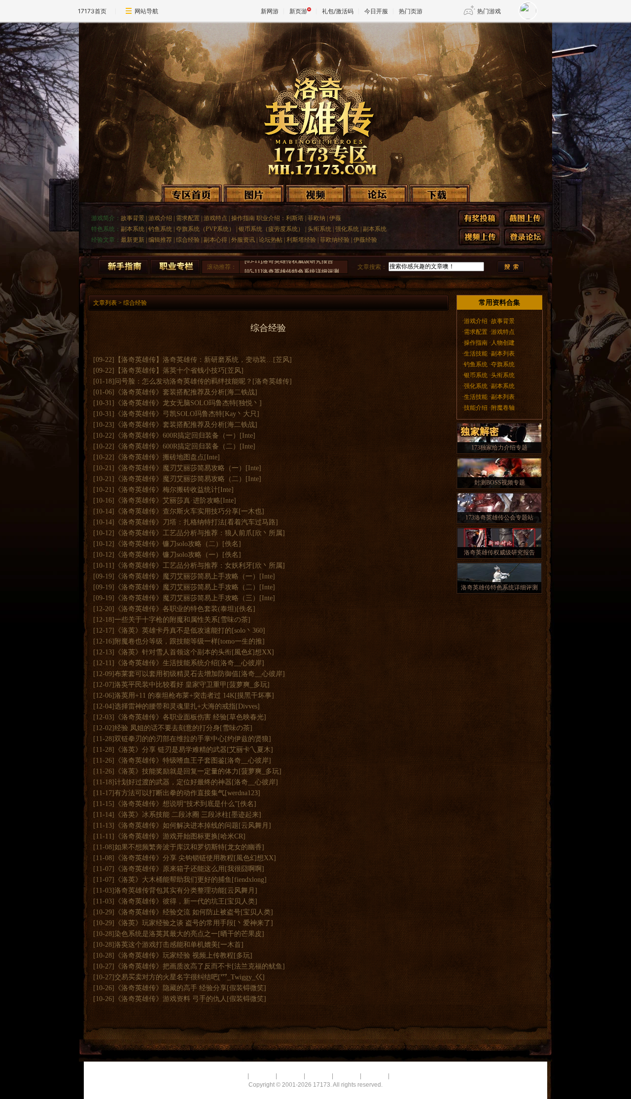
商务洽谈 (318, 1075)
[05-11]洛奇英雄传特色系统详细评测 (292, 262)
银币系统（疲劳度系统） (271, 229)
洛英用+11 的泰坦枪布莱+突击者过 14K (174, 695)
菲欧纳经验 (335, 239)
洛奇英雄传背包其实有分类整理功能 (169, 890)
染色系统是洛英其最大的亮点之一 (166, 933)
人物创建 (503, 342)
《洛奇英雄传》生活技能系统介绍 (166, 663)
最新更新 (132, 239)
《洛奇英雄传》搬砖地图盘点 (159, 457)
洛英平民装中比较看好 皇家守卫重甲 (170, 684)
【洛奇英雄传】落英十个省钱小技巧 (169, 370)
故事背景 (132, 218)
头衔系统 (319, 229)
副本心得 (215, 239)
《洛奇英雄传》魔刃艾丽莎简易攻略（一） (179, 468)
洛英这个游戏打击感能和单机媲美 (166, 944)
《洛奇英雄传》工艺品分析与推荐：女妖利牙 (183, 565)
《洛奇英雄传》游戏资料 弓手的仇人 (170, 998)
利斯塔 (295, 218)
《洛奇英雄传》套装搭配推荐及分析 (169, 392)
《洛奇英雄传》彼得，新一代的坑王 (169, 901)
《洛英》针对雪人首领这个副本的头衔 (173, 652)
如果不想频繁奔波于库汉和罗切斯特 (169, 847)
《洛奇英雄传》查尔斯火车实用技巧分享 (176, 511)
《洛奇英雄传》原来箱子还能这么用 (169, 869)
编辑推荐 (160, 239)
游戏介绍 (160, 218)
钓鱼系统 (160, 229)
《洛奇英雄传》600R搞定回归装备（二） (177, 446)
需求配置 (188, 218)
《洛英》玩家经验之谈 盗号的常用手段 (174, 923)
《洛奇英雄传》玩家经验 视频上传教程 (174, 955)
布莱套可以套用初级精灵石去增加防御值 (176, 674)
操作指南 (243, 218)
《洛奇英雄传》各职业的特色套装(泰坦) (175, 609)
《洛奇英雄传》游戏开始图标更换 (166, 836)
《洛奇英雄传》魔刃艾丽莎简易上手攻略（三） (186, 598)
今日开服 (376, 11)
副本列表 (503, 353)
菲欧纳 (316, 218)
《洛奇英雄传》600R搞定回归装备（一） (177, 435)
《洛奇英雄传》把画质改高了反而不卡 (173, 966)
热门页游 (410, 11)
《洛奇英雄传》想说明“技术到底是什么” (176, 804)
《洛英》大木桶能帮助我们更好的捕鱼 (173, 879)
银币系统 (476, 375)
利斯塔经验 (301, 239)
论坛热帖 (270, 239)
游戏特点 (215, 218)
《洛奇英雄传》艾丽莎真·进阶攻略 (167, 500)
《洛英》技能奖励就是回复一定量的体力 (176, 771)
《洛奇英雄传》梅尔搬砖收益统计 (166, 489)
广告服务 (290, 1075)
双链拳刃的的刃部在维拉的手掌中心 (169, 739)
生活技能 (476, 353)
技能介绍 (476, 407)
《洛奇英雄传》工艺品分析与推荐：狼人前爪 (183, 533)
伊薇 (335, 218)
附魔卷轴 (503, 407)
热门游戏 (489, 11)
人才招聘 (262, 1075)
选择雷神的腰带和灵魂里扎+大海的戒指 (175, 706)
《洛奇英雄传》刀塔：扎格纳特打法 (169, 522)
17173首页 (92, 11)
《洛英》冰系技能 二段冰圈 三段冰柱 (171, 814)
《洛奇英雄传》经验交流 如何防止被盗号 (177, 912)
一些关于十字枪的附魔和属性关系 (166, 619)
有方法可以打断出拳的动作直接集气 (169, 793)
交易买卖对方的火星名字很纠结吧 (166, 977)
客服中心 (374, 1075)
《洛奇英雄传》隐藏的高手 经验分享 (170, 988)
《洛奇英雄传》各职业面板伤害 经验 (170, 717)
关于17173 (231, 1075)
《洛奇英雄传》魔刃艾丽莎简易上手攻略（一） (186, 576)
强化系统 (347, 229)
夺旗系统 (503, 364)
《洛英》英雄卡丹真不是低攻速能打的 (173, 630)
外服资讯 (243, 239)
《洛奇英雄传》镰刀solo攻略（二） (168, 544)
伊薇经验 (365, 239)
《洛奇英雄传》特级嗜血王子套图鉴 (169, 760)
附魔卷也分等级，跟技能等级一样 (166, 641)
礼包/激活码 (337, 11)
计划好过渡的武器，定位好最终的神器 (173, 782)
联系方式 (346, 1075)
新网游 (270, 11)
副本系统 (132, 229)
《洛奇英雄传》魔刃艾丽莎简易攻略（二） (179, 479)
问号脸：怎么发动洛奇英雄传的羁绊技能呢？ (183, 381)
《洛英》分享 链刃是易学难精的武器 (170, 749)
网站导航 (146, 11)
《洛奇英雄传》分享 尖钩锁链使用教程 (174, 858)
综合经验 (188, 239)
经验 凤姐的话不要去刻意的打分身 (167, 728)
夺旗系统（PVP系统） (205, 229)
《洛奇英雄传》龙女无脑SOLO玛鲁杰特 (175, 403)
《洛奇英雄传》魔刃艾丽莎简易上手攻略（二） (186, 587)
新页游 (298, 11)
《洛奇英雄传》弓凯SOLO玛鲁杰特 (168, 414)
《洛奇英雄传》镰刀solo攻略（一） (168, 554)
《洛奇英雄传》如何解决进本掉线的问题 (176, 825)
